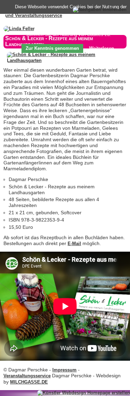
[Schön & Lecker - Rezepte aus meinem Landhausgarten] (67, 60)
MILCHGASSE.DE (29, 382)
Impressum (64, 369)
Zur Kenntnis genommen (52, 48)
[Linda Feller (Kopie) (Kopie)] (19, 28)
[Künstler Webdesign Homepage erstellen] (83, 392)
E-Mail (74, 243)
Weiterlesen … (104, 48)
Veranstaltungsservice (27, 375)
